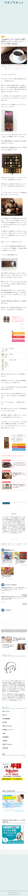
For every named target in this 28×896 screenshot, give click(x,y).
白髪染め (14, 737)
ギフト (3, 36)
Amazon (18, 333)
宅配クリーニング (14, 729)
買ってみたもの (14, 744)
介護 (14, 722)
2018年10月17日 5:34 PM (6, 599)
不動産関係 (14, 718)
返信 (25, 595)
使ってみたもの (14, 726)
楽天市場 (18, 336)
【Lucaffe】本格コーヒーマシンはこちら (12, 455)
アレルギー (14, 711)
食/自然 (14, 748)
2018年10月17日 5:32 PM (6, 590)
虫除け (14, 740)
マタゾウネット (14, 2)
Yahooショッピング (18, 340)
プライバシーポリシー (13, 892)
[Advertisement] (14, 19)
